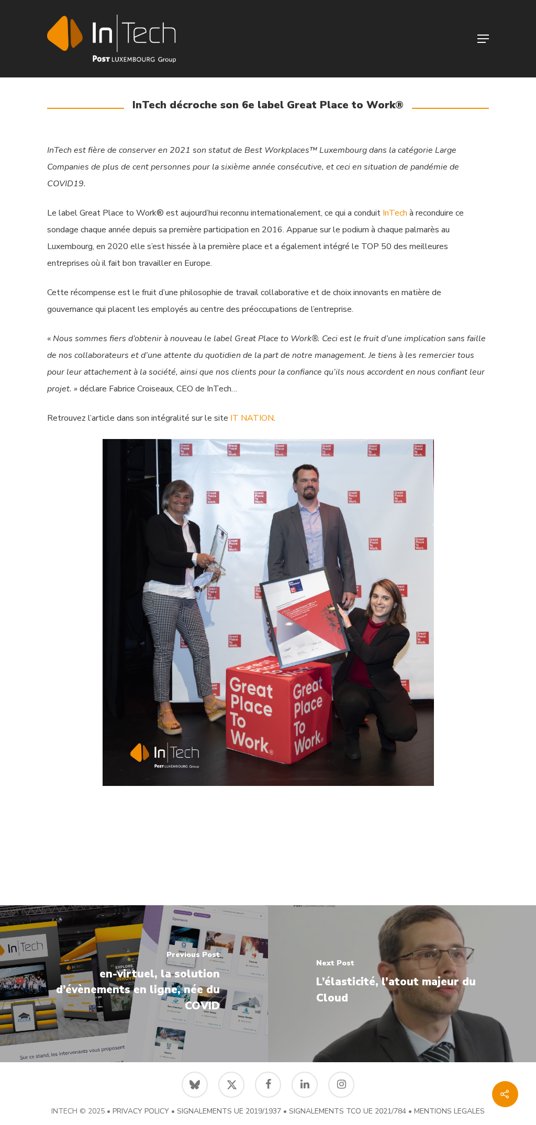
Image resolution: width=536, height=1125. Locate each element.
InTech (395, 213)
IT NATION (251, 418)
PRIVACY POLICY (141, 1111)
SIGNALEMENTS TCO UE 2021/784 (347, 1111)
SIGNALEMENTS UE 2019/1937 (229, 1111)
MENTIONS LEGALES (449, 1111)
